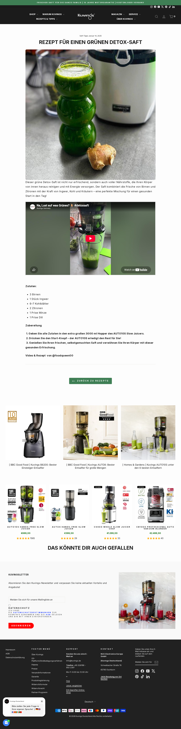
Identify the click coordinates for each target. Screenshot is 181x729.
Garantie (35, 677)
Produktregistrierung (40, 680)
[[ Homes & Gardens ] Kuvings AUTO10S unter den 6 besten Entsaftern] (148, 432)
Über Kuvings (125, 19)
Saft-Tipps (84, 36)
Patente (35, 665)
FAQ (68, 681)
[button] (23, 538)
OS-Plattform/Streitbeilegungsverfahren (47, 659)
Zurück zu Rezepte (92, 381)
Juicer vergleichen (74, 685)
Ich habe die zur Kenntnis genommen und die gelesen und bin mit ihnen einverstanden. (35, 613)
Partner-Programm (39, 692)
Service (133, 14)
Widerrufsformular (40, 684)
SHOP (32, 14)
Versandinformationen (41, 673)
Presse (34, 669)
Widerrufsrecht (38, 688)
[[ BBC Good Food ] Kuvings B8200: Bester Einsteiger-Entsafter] (33, 432)
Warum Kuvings (52, 14)
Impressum (10, 650)
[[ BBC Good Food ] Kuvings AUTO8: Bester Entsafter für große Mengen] (90, 432)
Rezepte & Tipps (45, 19)
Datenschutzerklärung (15, 657)
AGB (48, 615)
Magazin (116, 14)
